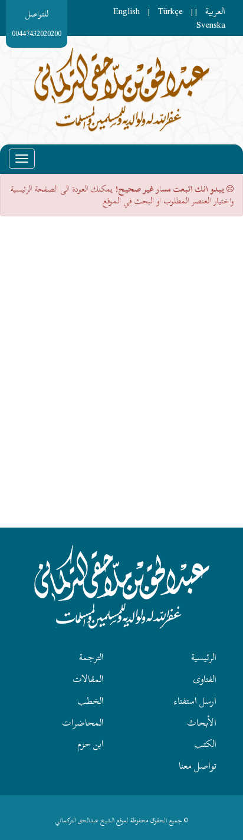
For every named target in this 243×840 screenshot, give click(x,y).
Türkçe (170, 11)
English (126, 11)
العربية (215, 11)
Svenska (210, 24)
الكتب (205, 743)
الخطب (90, 700)
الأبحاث (201, 722)
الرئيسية (203, 657)
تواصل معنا (197, 765)
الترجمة (91, 657)
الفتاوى (204, 679)
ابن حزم (90, 743)
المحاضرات (83, 722)
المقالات (88, 679)
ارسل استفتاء (195, 700)
